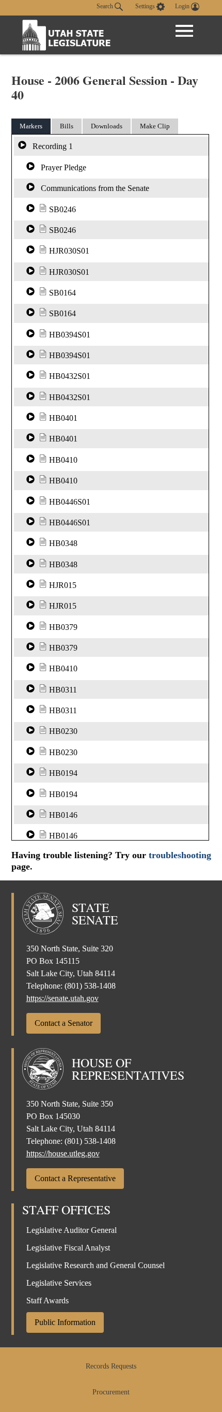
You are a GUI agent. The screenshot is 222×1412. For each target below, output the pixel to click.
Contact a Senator (63, 1023)
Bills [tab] (66, 126)
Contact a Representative (75, 1178)
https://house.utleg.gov (63, 1153)
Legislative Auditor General (71, 1230)
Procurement (111, 1392)
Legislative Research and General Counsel (95, 1265)
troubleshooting (180, 855)
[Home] (66, 35)
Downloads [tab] (106, 126)
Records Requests (111, 1366)
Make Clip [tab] (155, 126)
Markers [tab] (31, 126)
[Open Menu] (184, 31)
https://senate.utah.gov (62, 998)
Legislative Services (58, 1282)
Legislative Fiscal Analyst (68, 1247)
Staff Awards (47, 1300)
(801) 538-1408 (90, 985)
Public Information (65, 1322)
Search (106, 6)
